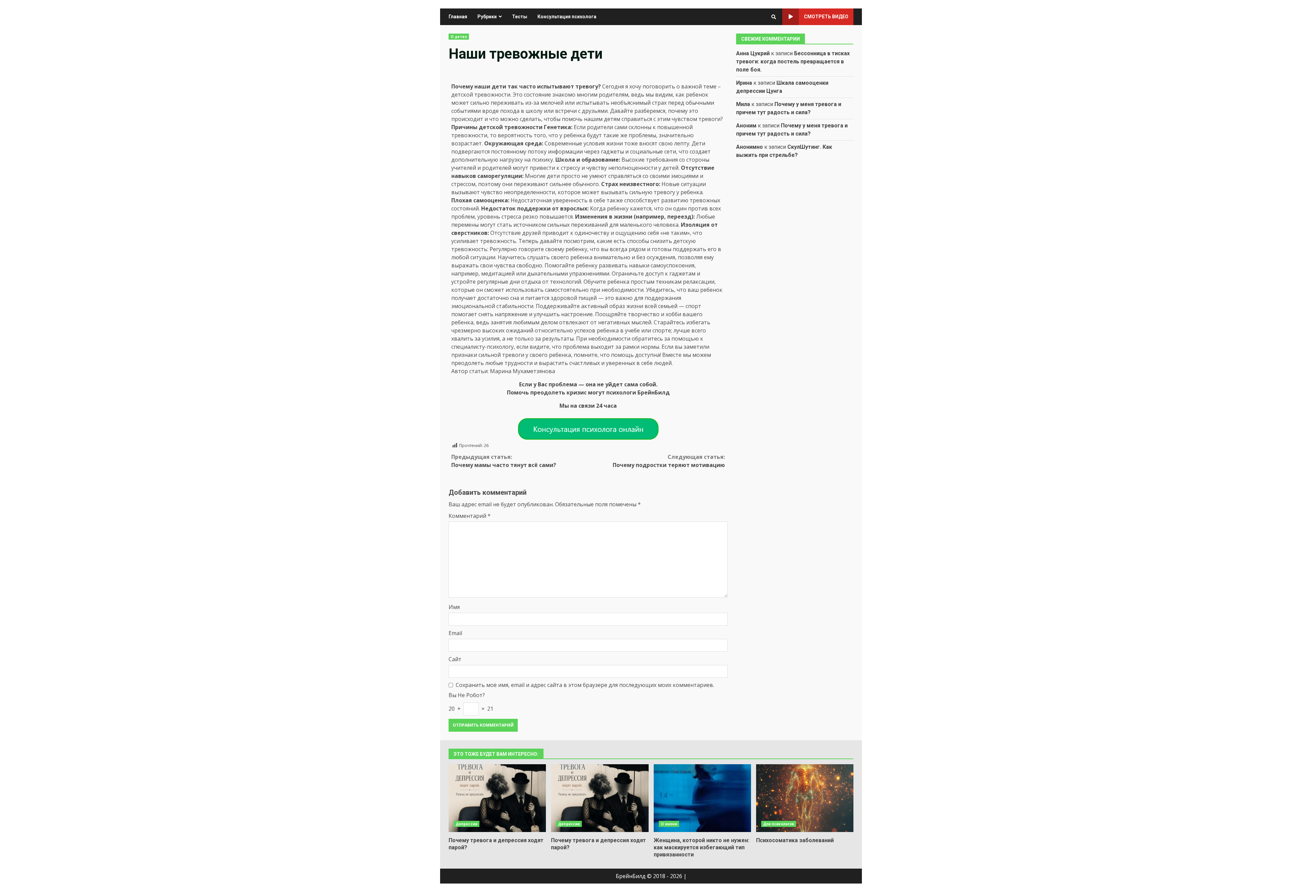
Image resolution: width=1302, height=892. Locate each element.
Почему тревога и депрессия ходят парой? (497, 798)
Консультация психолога (566, 16)
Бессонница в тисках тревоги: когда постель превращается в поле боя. (793, 61)
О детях (459, 36)
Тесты (519, 16)
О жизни (669, 824)
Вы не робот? (467, 695)
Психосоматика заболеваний (804, 798)
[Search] (773, 17)
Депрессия (466, 824)
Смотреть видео (826, 16)
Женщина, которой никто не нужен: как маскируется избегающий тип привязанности (702, 798)
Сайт (455, 659)
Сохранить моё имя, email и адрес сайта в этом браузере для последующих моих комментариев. (585, 685)
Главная (458, 16)
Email (455, 633)
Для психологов (778, 824)
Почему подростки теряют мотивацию (669, 461)
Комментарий (470, 516)
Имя (454, 607)
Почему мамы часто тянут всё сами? (503, 461)
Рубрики (487, 16)
